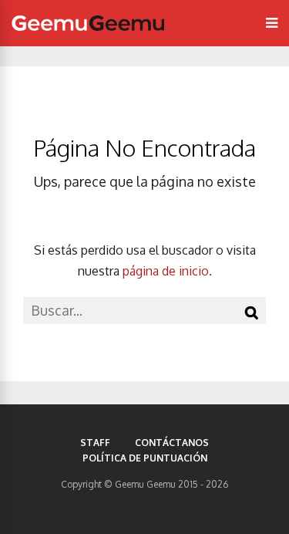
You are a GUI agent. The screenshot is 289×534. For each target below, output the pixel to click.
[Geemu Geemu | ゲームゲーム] (88, 23)
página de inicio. (167, 271)
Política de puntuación (144, 458)
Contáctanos (172, 442)
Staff (95, 442)
